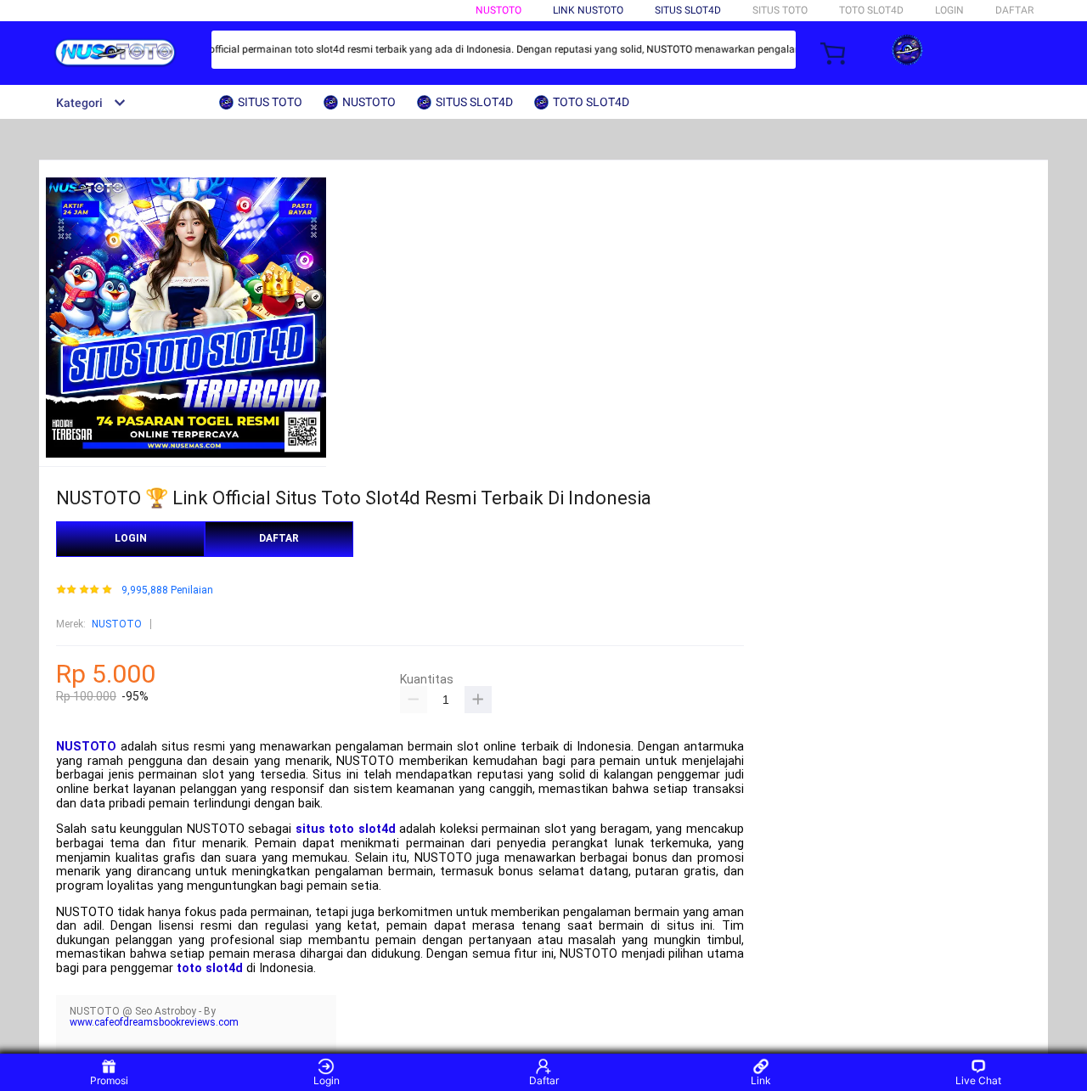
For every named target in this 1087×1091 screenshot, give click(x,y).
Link (761, 1080)
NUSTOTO (498, 10)
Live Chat (978, 1080)
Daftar (544, 1080)
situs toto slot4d (346, 829)
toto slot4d (210, 968)
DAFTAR (1014, 10)
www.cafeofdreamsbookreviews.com (154, 1022)
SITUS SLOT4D (688, 10)
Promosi (109, 1080)
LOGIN (949, 10)
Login (326, 1080)
